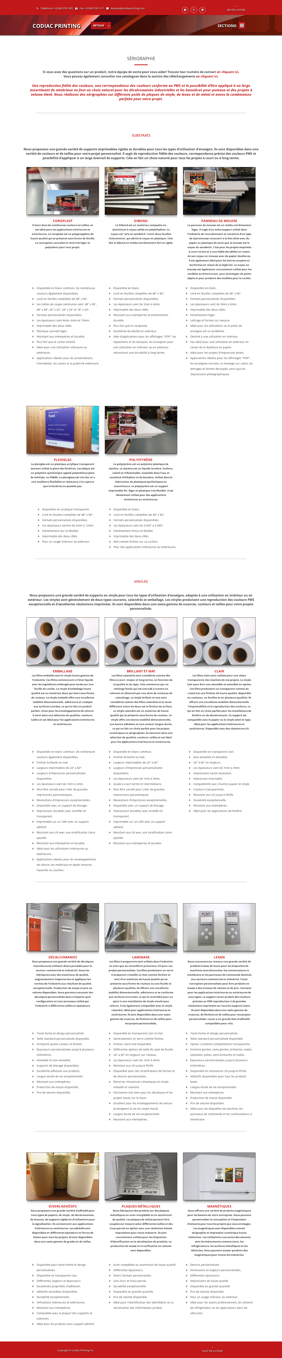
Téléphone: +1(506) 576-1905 (56, 8)
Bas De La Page (236, 10)
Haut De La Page (212, 1351)
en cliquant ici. (228, 72)
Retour (98, 25)
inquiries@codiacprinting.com (128, 8)
